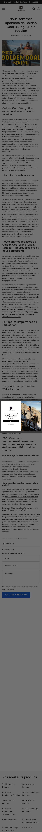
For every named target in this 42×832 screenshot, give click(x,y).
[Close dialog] (39, 402)
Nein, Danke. (11, 424)
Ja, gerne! (11, 421)
